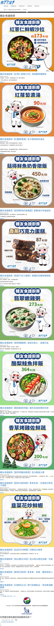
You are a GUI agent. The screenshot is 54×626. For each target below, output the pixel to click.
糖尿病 (4, 622)
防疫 (2, 622)
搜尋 (25, 9)
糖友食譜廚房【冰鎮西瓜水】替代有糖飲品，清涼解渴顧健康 (26, 586)
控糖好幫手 (21, 6)
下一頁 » (14, 596)
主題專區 (29, 6)
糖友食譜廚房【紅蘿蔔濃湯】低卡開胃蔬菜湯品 (22, 139)
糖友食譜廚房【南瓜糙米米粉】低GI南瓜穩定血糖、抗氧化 (26, 560)
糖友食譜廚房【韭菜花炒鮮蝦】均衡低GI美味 (21, 549)
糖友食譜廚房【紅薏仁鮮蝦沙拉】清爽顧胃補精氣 (23, 73)
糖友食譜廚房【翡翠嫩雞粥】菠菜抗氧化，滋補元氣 (24, 342)
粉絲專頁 (18, 9)
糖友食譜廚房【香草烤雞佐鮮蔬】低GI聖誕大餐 (22, 472)
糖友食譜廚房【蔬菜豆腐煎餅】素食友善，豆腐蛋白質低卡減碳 (26, 484)
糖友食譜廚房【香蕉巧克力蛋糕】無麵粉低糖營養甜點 (25, 275)
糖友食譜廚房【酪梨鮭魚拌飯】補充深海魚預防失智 (24, 407)
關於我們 (37, 6)
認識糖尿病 (13, 6)
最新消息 (6, 6)
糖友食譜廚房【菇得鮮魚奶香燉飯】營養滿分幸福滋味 (25, 210)
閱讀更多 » (2, 82)
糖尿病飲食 (11, 622)
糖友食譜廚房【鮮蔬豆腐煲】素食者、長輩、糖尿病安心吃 (26, 573)
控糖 (8, 622)
